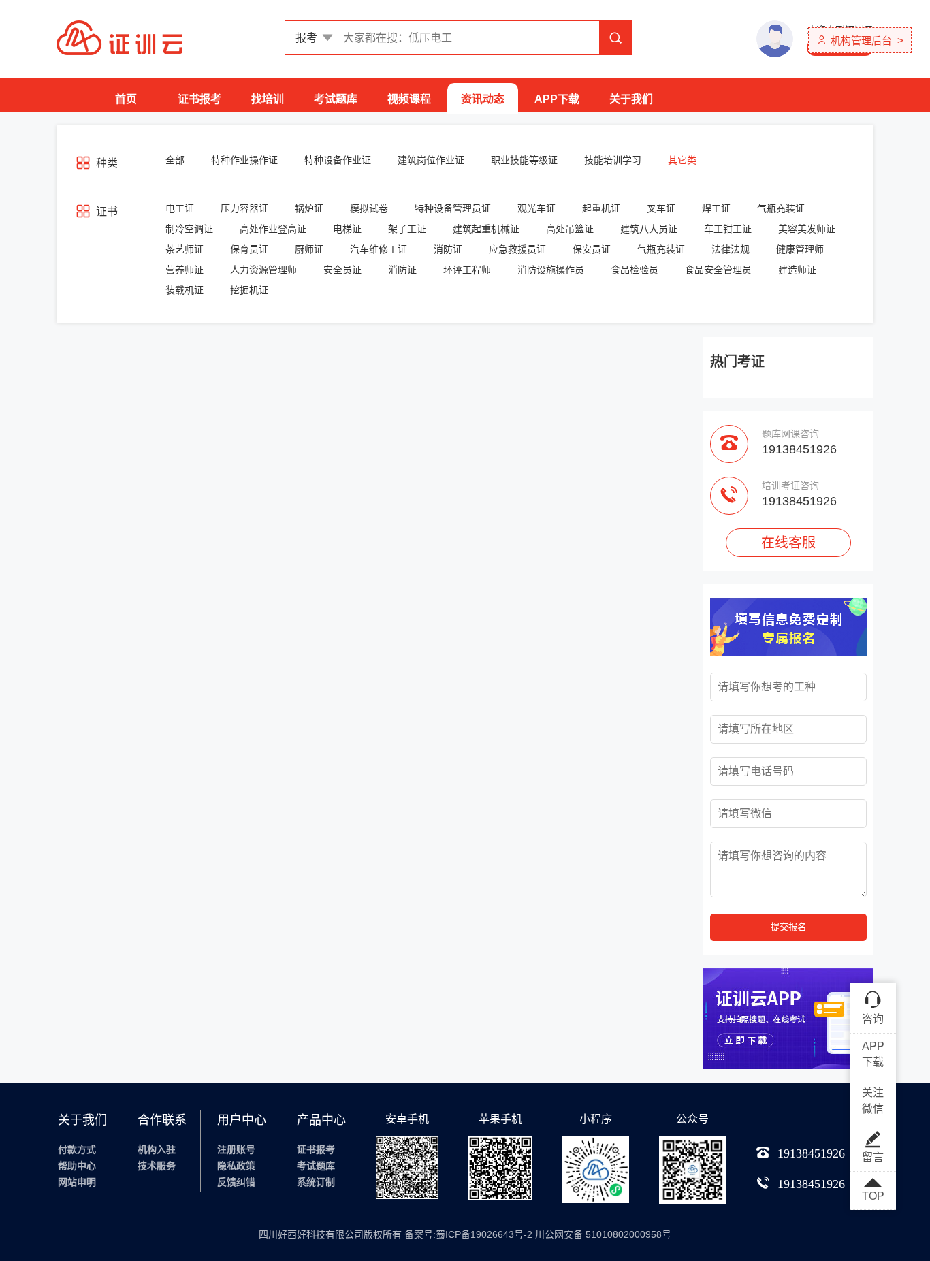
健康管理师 (800, 249)
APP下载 (556, 99)
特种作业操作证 (244, 160)
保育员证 (249, 249)
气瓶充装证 (781, 208)
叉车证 (661, 208)
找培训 (267, 99)
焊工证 (716, 208)
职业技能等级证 (524, 160)
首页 (126, 99)
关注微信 (873, 1101)
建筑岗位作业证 (431, 160)
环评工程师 (467, 269)
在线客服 (788, 542)
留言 (873, 1157)
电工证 (179, 208)
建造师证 (797, 269)
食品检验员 (634, 269)
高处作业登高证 (273, 228)
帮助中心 (77, 1165)
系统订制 (316, 1182)
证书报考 (199, 99)
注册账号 (236, 1149)
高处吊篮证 (570, 228)
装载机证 (184, 290)
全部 (175, 160)
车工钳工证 (728, 228)
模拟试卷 (369, 208)
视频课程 (409, 99)
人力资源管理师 (263, 269)
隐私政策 (236, 1165)
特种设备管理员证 (453, 208)
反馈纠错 (236, 1182)
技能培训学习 (612, 160)
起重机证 (601, 208)
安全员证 (342, 269)
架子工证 (407, 228)
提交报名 (788, 927)
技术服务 (157, 1165)
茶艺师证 (184, 249)
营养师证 (184, 269)
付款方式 (77, 1149)
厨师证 (309, 249)
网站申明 (77, 1182)
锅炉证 (309, 208)
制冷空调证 (189, 228)
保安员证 (592, 249)
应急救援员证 (517, 249)
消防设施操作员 (550, 269)
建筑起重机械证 (486, 228)
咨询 (873, 1019)
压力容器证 (244, 208)
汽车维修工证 (378, 249)
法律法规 (730, 249)
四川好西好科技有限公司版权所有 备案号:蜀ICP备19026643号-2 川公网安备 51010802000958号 (465, 1234)
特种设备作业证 (337, 160)
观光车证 (536, 208)
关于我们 (631, 99)
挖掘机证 (249, 290)
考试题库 (335, 99)
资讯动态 (482, 99)
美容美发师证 (806, 228)
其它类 (682, 160)
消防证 (448, 249)
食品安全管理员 (718, 269)
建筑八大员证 (648, 228)
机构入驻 (157, 1149)
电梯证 (347, 228)
